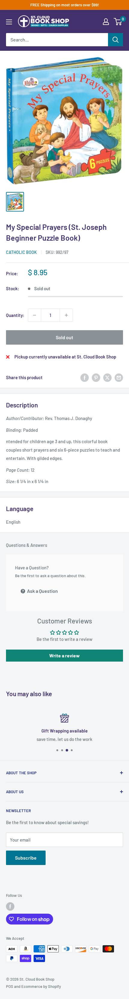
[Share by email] (119, 377)
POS (9, 986)
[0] (118, 21)
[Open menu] (9, 22)
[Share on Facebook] (84, 377)
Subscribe (26, 857)
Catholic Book (21, 252)
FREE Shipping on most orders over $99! (64, 4)
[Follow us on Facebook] (10, 906)
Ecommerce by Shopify (41, 986)
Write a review (64, 655)
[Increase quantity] (66, 315)
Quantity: (15, 315)
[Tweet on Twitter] (107, 377)
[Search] (115, 39)
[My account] (106, 21)
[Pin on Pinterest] (96, 377)
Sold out (64, 337)
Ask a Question (42, 591)
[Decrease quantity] (34, 315)
